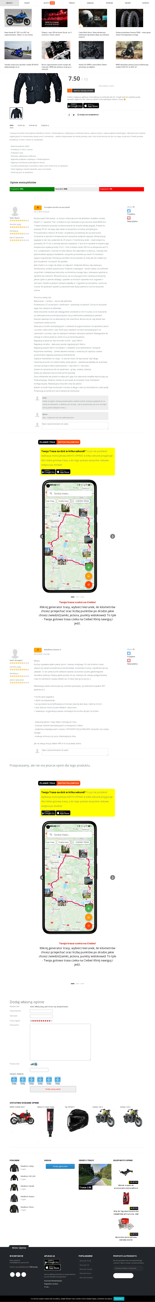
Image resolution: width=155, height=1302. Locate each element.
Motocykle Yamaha (86, 1269)
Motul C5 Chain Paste (45, 1107)
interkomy (82, 30)
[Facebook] (69, 115)
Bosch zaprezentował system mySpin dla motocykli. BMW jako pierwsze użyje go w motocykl (56, 67)
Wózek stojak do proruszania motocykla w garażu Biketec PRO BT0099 (126, 1188)
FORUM (109, 3)
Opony (118, 30)
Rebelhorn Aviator (27, 1196)
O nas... (47, 1287)
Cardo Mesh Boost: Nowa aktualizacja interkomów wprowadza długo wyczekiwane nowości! (94, 35)
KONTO (145, 3)
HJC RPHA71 (70, 1107)
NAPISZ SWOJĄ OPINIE (83, 90)
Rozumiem (119, 1299)
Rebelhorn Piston (27, 1207)
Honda (6, 30)
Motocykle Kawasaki (86, 1277)
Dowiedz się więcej (104, 1299)
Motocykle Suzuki (85, 1273)
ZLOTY (49, 3)
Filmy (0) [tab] (21, 125)
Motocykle (45, 62)
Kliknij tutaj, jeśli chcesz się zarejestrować (51, 1006)
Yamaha (7, 62)
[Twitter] (74, 115)
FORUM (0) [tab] (33, 125)
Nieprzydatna (132, 221)
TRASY (72, 3)
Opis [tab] (11, 125)
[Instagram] (23, 1274)
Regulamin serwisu (51, 1284)
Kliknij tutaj (34, 1267)
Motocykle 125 (84, 1265)
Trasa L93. (85, 1187)
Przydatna (131, 214)
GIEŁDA (90, 3)
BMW (118, 62)
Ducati (44, 30)
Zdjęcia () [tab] (45, 125)
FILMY (27, 3)
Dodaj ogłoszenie (60, 1166)
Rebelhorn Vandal (27, 1186)
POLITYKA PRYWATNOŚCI (53, 1281)
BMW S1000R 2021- (17, 1107)
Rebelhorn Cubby (27, 1166)
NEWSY (9, 3)
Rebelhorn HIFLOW (28, 1176)
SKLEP (128, 3)
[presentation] (13, 81)
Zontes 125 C (98, 1107)
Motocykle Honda (85, 1261)
